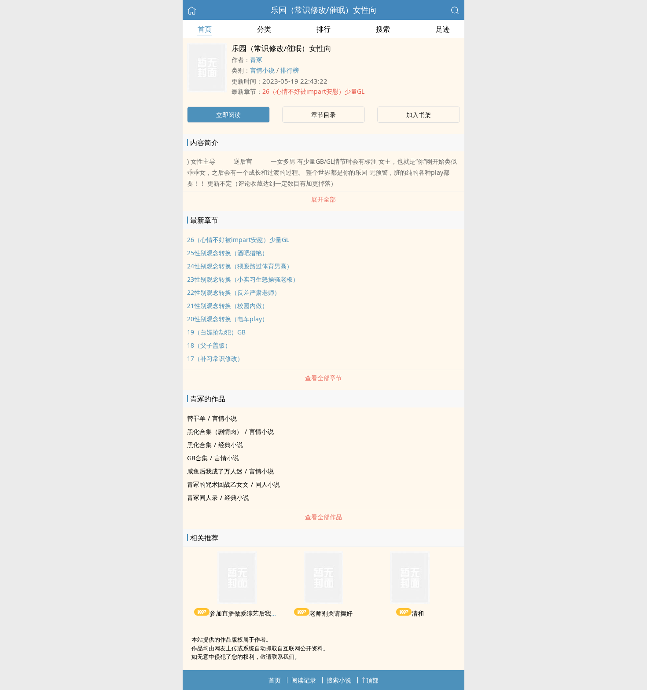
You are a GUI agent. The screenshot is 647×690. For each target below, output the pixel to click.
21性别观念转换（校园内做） (227, 305)
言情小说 (262, 70)
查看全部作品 (323, 517)
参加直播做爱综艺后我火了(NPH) (255, 613)
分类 (264, 29)
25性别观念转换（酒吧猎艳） (227, 253)
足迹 (443, 29)
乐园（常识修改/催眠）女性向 (324, 9)
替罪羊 (196, 418)
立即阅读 (228, 114)
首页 (205, 29)
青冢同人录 (202, 497)
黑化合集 (199, 444)
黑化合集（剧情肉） (215, 431)
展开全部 (323, 199)
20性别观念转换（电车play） (227, 319)
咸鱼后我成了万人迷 (215, 471)
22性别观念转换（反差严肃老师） (233, 292)
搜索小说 (339, 680)
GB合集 (197, 458)
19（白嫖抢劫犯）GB (216, 332)
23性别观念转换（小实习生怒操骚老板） (243, 279)
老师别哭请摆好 (331, 613)
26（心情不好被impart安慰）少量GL (313, 91)
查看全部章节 (323, 378)
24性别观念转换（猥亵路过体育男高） (240, 266)
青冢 (256, 59)
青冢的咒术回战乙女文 (218, 484)
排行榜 (289, 70)
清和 (418, 613)
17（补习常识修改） (215, 358)
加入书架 (418, 114)
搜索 (383, 29)
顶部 (372, 680)
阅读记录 (303, 680)
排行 (323, 29)
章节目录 (323, 114)
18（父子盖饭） (209, 345)
